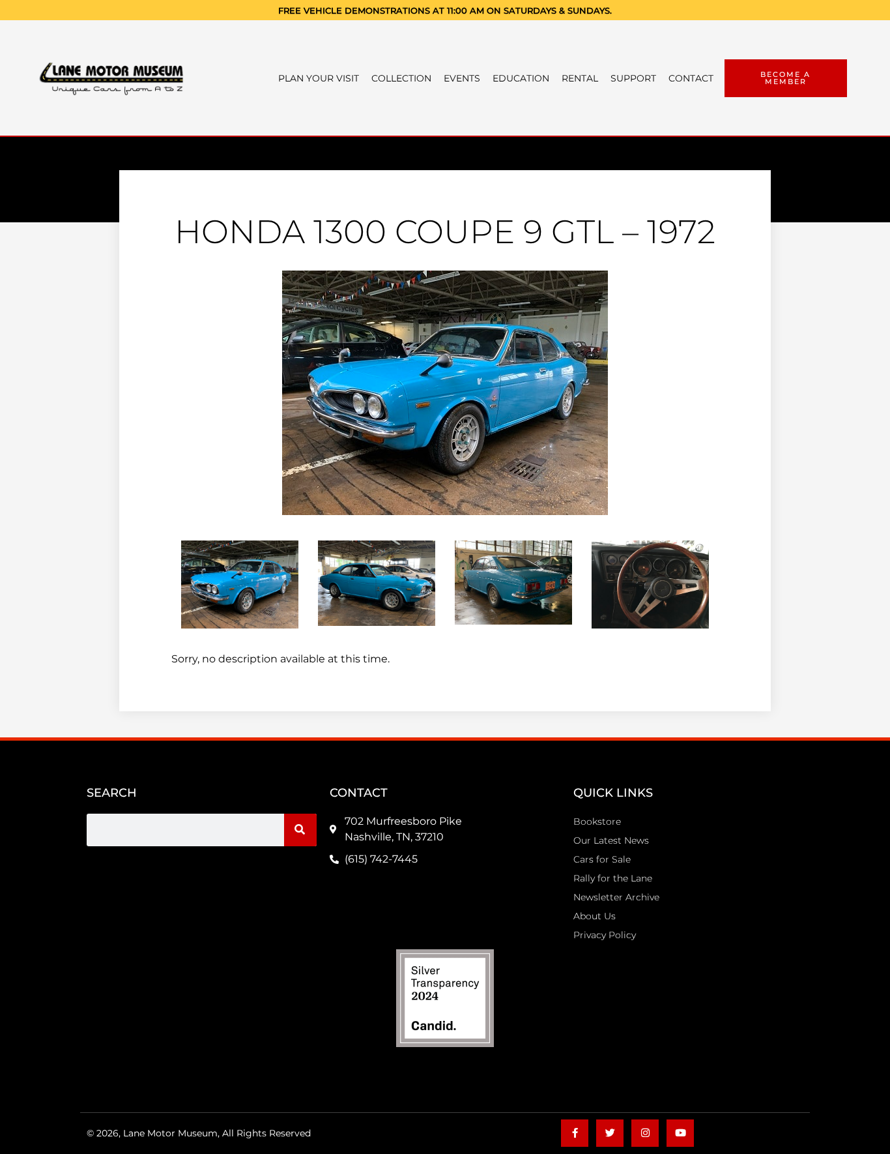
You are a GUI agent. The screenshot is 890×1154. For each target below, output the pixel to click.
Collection (401, 78)
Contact (690, 78)
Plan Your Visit (318, 78)
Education (521, 78)
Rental (580, 78)
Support (633, 78)
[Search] (300, 830)
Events (462, 78)
